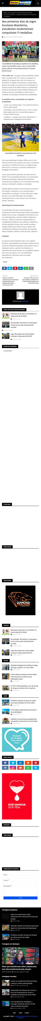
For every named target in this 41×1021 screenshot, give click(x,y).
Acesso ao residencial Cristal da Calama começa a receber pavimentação (24, 982)
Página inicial (7, 12)
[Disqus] (20, 425)
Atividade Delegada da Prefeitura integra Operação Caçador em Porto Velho (24, 666)
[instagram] (13, 768)
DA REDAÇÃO (7, 972)
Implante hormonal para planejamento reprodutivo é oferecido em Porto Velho (24, 720)
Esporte (14, 12)
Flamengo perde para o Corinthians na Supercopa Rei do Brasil (24, 315)
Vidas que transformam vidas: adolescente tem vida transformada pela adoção (24, 917)
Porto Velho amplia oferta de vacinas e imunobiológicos (24, 711)
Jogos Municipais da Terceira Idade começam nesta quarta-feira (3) (22, 335)
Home (14, 1013)
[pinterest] (35, 763)
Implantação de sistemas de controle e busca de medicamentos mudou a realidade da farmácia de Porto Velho (24, 992)
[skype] (35, 768)
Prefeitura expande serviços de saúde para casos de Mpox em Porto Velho (23, 702)
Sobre (20, 1013)
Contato (27, 1013)
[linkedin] (20, 763)
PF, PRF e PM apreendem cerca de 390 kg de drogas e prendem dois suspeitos (24, 687)
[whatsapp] (28, 768)
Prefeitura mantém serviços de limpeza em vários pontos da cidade (24, 936)
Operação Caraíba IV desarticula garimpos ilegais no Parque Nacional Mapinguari (25, 927)
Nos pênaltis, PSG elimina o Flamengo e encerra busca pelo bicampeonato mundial (24, 325)
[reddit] (28, 763)
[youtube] (20, 768)
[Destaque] (20, 955)
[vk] (5, 768)
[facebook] (5, 763)
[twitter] (13, 763)
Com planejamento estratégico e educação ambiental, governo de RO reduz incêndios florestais (23, 1004)
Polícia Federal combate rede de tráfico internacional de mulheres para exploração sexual (24, 677)
